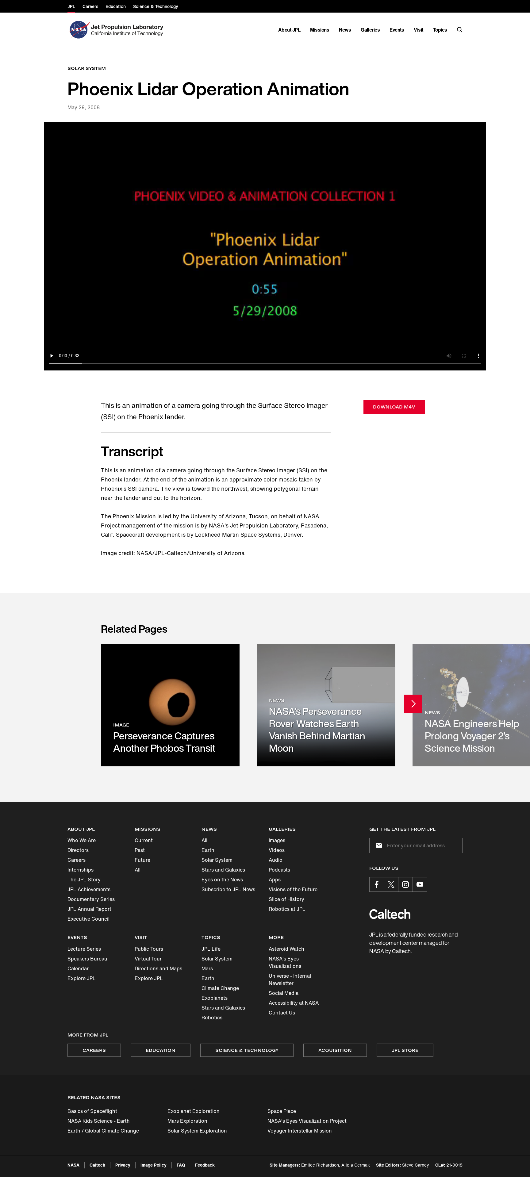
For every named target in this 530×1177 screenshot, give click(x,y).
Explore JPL (81, 978)
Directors (78, 850)
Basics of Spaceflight (92, 1111)
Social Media (283, 993)
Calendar (78, 968)
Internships (80, 869)
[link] (170, 705)
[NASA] (78, 30)
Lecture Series (84, 949)
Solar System (217, 860)
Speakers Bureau (87, 958)
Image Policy (153, 1165)
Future (142, 860)
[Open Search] (459, 29)
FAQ (181, 1165)
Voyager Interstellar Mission (299, 1130)
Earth (208, 850)
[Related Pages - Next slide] (413, 704)
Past (140, 850)
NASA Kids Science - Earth (98, 1121)
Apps (275, 879)
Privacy (122, 1165)
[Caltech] (389, 914)
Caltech (97, 1165)
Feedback (205, 1165)
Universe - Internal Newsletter (290, 979)
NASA (73, 1165)
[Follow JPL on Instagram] (405, 884)
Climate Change (220, 988)
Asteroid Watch (286, 949)
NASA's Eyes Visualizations (285, 962)
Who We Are (81, 840)
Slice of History (286, 899)
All (137, 869)
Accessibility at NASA (294, 1002)
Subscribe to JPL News (228, 889)
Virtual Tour (148, 958)
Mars (207, 968)
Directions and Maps (158, 968)
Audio (275, 860)
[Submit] (378, 845)
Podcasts (279, 869)
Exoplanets (215, 998)
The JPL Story (84, 879)
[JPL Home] (128, 30)
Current (144, 840)
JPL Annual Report (89, 909)
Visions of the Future (293, 889)
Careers (76, 860)
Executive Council (88, 918)
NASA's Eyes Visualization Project (307, 1121)
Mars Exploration (187, 1121)
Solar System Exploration (197, 1130)
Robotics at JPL (287, 909)
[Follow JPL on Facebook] (376, 884)
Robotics (212, 1017)
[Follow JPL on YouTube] (420, 884)
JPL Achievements (88, 889)
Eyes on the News (222, 879)
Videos (277, 850)
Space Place (281, 1111)
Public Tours (149, 949)
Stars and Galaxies (223, 869)
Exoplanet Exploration (193, 1111)
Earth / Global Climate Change (103, 1130)
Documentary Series (91, 899)
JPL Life (211, 949)
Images (277, 840)
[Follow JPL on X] (391, 884)
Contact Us (282, 1012)
